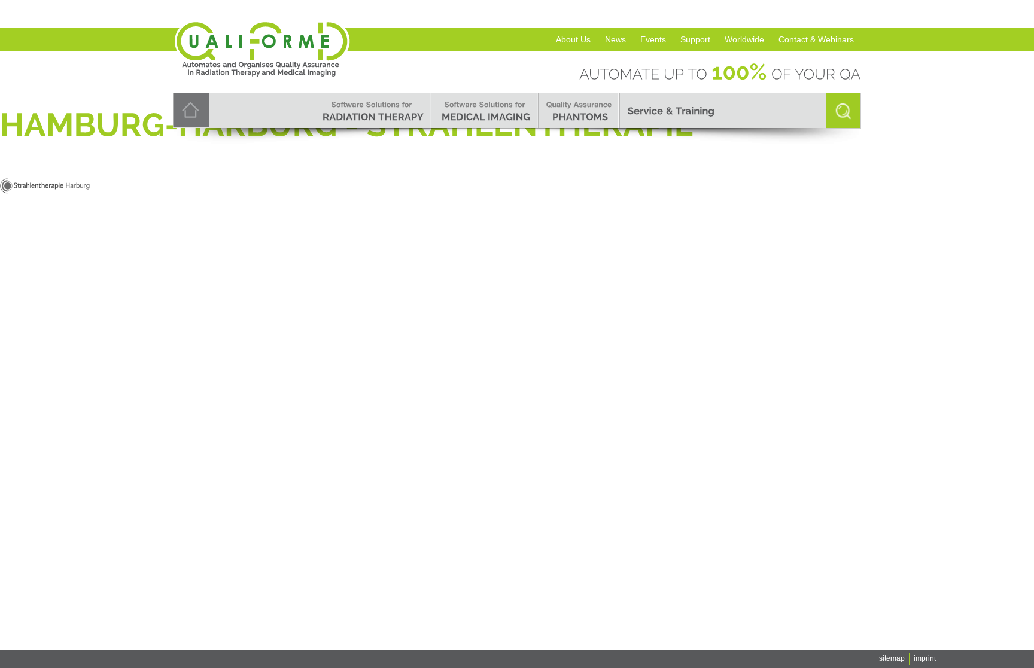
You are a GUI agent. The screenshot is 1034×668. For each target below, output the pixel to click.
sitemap (892, 658)
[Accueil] (262, 31)
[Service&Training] (671, 110)
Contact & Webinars (816, 39)
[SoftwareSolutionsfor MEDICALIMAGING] (485, 110)
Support (695, 39)
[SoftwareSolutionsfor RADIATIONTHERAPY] (371, 110)
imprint (925, 658)
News (615, 39)
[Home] (191, 109)
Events (653, 39)
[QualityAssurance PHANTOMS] (579, 110)
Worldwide (744, 39)
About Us (573, 39)
